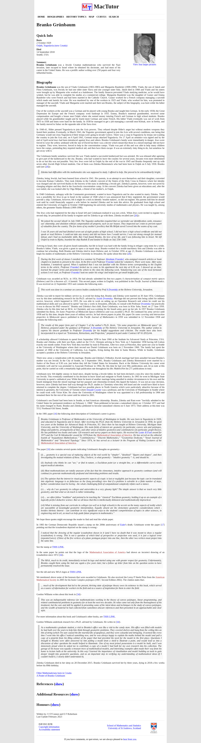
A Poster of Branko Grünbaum (50, 675)
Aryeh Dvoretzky (104, 298)
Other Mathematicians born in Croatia (54, 673)
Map (91, 16)
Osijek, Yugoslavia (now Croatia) (51, 45)
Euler (122, 524)
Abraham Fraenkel (115, 259)
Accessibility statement (49, 729)
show (59, 684)
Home (41, 16)
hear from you (129, 739)
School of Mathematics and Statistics (124, 725)
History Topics (76, 16)
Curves (101, 16)
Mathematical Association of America (114, 435)
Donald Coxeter (94, 390)
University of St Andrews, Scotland (124, 728)
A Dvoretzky (112, 289)
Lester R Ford (145, 432)
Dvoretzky (146, 304)
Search (114, 16)
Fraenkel (110, 262)
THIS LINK (58, 547)
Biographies (55, 16)
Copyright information (49, 727)
